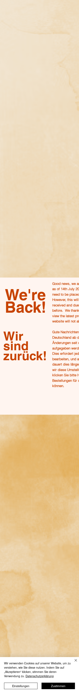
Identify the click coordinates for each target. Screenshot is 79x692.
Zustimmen (58, 686)
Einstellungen (20, 686)
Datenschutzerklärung (40, 676)
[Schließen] (73, 663)
